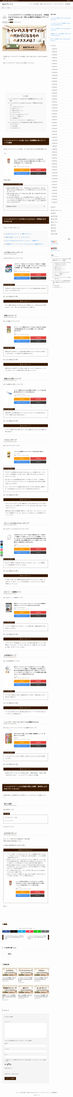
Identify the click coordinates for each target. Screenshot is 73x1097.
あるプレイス (7, 4)
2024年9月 (54, 113)
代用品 (11, 22)
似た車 (54, 225)
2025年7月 (54, 84)
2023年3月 (54, 163)
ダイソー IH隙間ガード (17, 116)
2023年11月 (55, 143)
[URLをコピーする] (45, 931)
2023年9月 (54, 146)
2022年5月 (54, 190)
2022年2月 (54, 199)
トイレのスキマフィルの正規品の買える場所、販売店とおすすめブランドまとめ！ (62, 282)
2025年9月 (54, 78)
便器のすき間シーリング (17, 110)
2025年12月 (55, 69)
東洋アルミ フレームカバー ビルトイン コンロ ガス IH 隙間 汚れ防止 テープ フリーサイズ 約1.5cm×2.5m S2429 (30, 604)
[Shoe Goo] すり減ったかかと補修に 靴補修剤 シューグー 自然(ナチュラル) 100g (29, 734)
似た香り (55, 228)
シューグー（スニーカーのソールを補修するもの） (23, 120)
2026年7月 (54, 48)
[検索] (70, 1)
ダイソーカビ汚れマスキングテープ (20, 114)
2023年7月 (54, 152)
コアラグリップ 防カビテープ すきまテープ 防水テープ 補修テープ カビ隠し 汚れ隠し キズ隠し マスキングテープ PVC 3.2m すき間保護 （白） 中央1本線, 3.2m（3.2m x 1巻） (30, 265)
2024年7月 (54, 119)
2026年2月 (54, 63)
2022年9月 (54, 181)
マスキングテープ (16, 112)
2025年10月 (55, 75)
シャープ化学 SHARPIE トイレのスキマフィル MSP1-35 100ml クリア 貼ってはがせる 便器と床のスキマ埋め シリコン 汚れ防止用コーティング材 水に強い (30, 161)
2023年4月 (54, 160)
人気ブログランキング (55, 250)
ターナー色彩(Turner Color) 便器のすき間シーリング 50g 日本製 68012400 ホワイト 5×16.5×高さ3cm (30, 391)
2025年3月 (54, 96)
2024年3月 (54, 131)
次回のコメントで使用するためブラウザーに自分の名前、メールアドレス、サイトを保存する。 (26, 1060)
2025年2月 (54, 99)
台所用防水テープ (16, 118)
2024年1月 (54, 137)
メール (7, 1049)
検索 (69, 239)
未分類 (54, 230)
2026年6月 (54, 51)
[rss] (68, 1)
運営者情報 (54, 1092)
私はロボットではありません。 (12, 1073)
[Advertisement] (25, 78)
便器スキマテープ (16, 108)
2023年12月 (55, 140)
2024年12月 (55, 104)
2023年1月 (54, 169)
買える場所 (14, 126)
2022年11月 (55, 175)
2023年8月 (54, 149)
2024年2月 (54, 134)
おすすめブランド (16, 128)
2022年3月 (54, 196)
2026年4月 (54, 57)
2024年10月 (55, 110)
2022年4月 (54, 193)
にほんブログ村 (54, 243)
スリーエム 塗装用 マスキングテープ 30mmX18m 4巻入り (29, 451)
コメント (7, 1021)
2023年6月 (54, 155)
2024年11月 (55, 107)
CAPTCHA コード (8, 1068)
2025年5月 (54, 90)
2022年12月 (55, 172)
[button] (6, 931)
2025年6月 (54, 87)
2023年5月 (54, 158)
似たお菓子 (55, 219)
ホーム (18, 1092)
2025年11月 (55, 72)
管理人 (10, 954)
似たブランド (56, 222)
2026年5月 (54, 54)
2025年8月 (54, 81)
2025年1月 (54, 101)
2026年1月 (54, 66)
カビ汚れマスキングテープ (18, 106)
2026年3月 (54, 60)
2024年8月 (54, 116)
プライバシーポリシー (45, 1092)
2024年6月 (54, 122)
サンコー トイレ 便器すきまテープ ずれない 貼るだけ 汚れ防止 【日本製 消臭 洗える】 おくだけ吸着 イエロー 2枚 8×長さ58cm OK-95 (30, 329)
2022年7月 (54, 184)
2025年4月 (54, 93)
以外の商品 (55, 216)
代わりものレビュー (57, 210)
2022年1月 (54, 202)
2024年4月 (54, 128)
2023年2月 (54, 166)
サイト (6, 1054)
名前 (6, 1043)
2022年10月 (55, 178)
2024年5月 (54, 125)
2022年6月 (54, 187)
